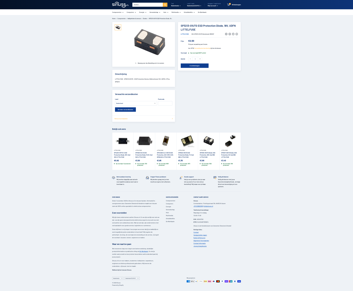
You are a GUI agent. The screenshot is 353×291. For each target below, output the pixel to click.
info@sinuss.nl (208, 206)
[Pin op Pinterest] (229, 33)
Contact (196, 232)
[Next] (241, 151)
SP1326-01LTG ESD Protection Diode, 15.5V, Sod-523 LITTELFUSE (144, 155)
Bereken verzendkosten (125, 109)
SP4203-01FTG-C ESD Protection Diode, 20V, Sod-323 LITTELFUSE (122, 155)
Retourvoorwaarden (121, 118)
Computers (130, 12)
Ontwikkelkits (188, 12)
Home (114, 18)
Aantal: (183, 59)
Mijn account (212, 6)
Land (116, 99)
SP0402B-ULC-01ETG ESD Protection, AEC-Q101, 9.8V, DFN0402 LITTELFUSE (165, 155)
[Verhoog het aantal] (200, 59)
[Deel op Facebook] (226, 33)
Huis (164, 12)
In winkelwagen (195, 65)
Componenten (116, 12)
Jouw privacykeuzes (200, 246)
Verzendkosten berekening (202, 48)
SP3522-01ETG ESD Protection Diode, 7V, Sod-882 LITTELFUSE (186, 155)
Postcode (161, 99)
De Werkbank (202, 12)
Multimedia (175, 12)
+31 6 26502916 (198, 206)
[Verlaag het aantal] (190, 59)
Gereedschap (154, 12)
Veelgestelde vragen (200, 235)
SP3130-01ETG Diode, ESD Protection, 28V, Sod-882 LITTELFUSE (207, 155)
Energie (141, 12)
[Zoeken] (165, 5)
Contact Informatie (200, 243)
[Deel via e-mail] (236, 33)
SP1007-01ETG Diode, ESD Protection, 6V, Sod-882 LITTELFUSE (229, 155)
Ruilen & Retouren (199, 238)
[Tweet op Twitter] (233, 33)
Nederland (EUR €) (130, 278)
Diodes (145, 18)
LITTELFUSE (185, 34)
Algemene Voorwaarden (201, 240)
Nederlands (116, 278)
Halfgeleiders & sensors (134, 18)
